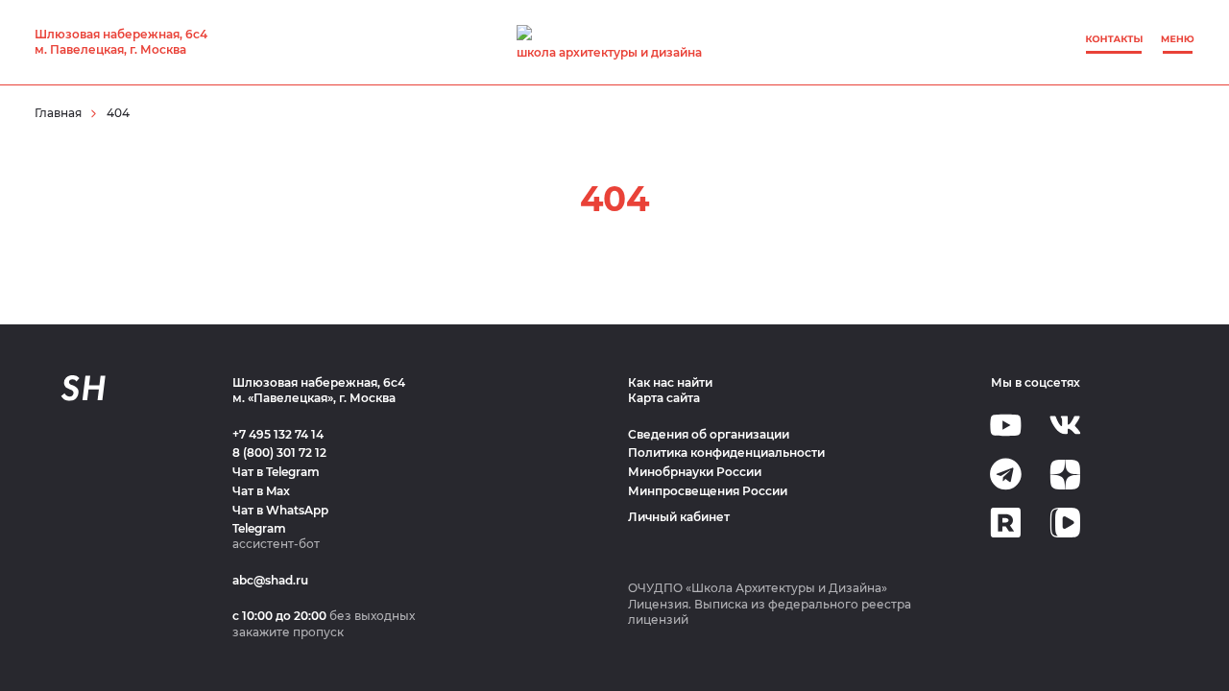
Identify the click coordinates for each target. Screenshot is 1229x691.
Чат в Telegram (276, 472)
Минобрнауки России (694, 472)
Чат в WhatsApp (280, 510)
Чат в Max (261, 491)
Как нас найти (670, 382)
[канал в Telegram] (1005, 474)
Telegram (259, 528)
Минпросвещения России (707, 491)
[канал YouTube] (1005, 425)
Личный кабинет (679, 517)
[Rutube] (1005, 522)
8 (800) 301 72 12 (279, 452)
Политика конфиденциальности (726, 452)
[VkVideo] (1065, 522)
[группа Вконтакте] (1065, 425)
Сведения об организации (708, 434)
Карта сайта (664, 398)
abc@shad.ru (270, 580)
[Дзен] (1065, 474)
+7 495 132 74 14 (278, 434)
